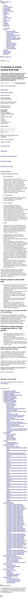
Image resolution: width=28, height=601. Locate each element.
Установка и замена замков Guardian (16, 524)
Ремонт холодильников (12, 559)
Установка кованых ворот (13, 39)
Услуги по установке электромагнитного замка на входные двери (16, 411)
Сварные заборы (11, 582)
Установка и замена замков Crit (14, 513)
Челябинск (6, 13)
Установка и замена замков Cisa (15, 504)
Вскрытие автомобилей (13, 32)
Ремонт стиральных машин (13, 557)
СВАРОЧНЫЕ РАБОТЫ (10, 400)
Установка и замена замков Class (15, 512)
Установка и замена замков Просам (15, 554)
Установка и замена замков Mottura (15, 538)
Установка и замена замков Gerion (15, 523)
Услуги (5, 29)
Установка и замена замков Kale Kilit (16, 528)
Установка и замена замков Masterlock (16, 535)
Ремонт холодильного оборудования (16, 562)
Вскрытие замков (11, 31)
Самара (5, 16)
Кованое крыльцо (11, 570)
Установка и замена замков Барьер (15, 550)
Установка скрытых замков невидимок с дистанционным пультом (17, 424)
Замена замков (10, 33)
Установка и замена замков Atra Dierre (16, 508)
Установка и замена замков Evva (15, 519)
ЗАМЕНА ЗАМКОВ (9, 393)
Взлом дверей (10, 437)
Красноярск (7, 20)
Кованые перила (11, 46)
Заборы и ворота (8, 577)
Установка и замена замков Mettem (15, 536)
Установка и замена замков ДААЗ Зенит (17, 551)
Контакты (6, 54)
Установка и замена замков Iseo (14, 526)
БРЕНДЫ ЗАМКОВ (9, 503)
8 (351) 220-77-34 (9, 369)
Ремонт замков (10, 403)
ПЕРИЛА (9, 571)
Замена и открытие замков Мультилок (16, 540)
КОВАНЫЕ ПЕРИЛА (12, 575)
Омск (5, 15)
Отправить (3, 136)
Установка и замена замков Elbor (15, 517)
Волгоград (6, 24)
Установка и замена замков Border (15, 509)
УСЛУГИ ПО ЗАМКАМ (10, 401)
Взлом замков (10, 435)
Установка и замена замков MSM (15, 539)
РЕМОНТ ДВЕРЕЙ (9, 445)
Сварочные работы (11, 48)
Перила (8, 40)
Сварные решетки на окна (13, 566)
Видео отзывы (7, 51)
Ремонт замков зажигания (13, 35)
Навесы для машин (11, 43)
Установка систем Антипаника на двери (17, 428)
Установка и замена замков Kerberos (16, 530)
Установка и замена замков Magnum (16, 534)
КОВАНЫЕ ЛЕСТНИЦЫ (13, 574)
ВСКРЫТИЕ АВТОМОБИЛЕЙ (12, 392)
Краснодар (6, 25)
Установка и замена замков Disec (15, 515)
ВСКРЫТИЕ (7, 432)
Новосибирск (7, 8)
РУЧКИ (6, 441)
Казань (5, 12)
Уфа (5, 19)
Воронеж (6, 23)
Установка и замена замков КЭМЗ (15, 552)
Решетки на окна (11, 36)
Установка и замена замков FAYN (15, 520)
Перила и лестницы (9, 569)
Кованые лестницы (11, 44)
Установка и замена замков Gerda (15, 521)
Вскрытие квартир (11, 438)
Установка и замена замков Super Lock (16, 544)
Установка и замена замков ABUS (15, 505)
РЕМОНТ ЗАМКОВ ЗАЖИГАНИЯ (13, 395)
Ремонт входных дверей (13, 446)
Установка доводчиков (12, 414)
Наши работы (7, 52)
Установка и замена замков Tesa (15, 546)
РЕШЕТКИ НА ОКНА (9, 396)
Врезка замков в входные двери (15, 422)
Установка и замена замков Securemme (16, 543)
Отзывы (6, 50)
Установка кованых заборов (14, 37)
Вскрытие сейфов (11, 439)
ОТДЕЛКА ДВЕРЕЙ (9, 399)
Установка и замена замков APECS (15, 507)
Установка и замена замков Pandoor (15, 542)
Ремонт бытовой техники (10, 555)
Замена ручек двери (12, 442)
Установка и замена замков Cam (15, 511)
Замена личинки (11, 405)
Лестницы (9, 41)
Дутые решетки (10, 567)
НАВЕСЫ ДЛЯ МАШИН (10, 397)
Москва (5, 5)
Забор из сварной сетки (13, 578)
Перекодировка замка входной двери (16, 408)
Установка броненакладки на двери (16, 415)
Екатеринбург (7, 9)
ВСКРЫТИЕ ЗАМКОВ (10, 391)
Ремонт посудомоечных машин (14, 558)
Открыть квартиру (11, 434)
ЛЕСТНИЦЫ (10, 573)
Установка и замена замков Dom (15, 516)
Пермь (5, 21)
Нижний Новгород (8, 11)
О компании (7, 28)
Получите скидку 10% (20, 83)
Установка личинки (12, 404)
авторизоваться (4, 383)
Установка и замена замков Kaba (15, 527)
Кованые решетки (11, 565)
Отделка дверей (11, 47)
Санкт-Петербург (8, 7)
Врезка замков (10, 407)
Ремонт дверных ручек (12, 443)
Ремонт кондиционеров (13, 561)
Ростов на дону (7, 17)
